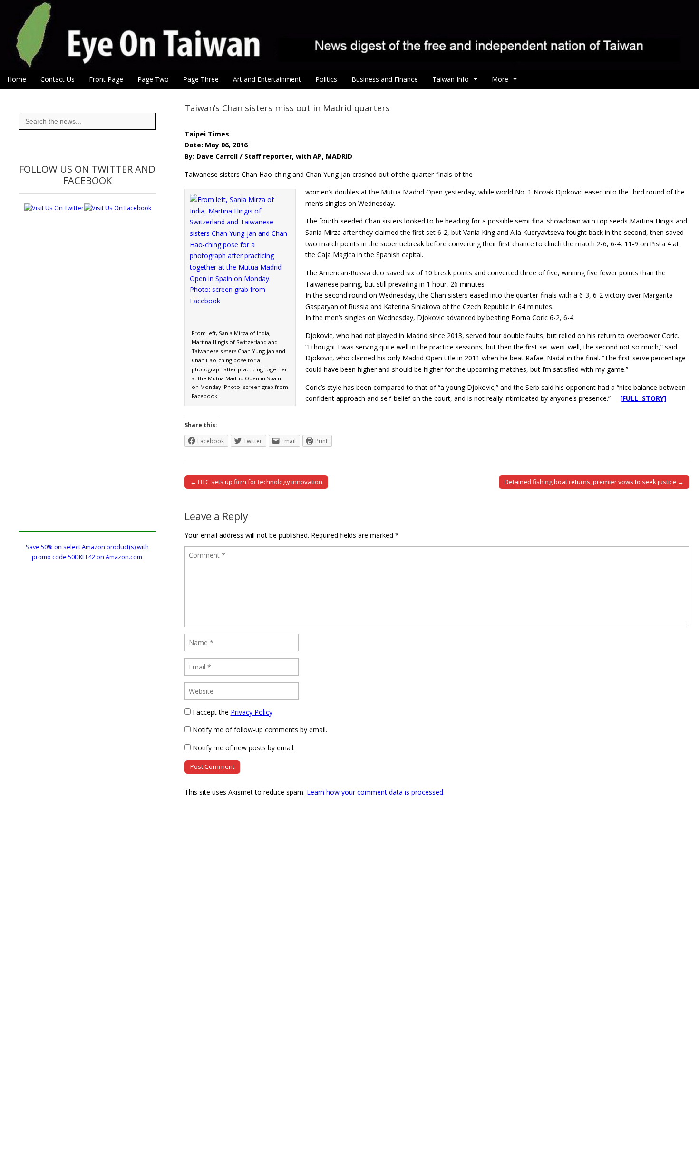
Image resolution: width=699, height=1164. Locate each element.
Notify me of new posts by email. (244, 747)
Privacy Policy (251, 712)
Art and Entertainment (267, 79)
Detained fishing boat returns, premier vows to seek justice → (594, 481)
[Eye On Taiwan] (349, 35)
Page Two (153, 79)
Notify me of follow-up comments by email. (260, 729)
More (500, 79)
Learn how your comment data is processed (375, 791)
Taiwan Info (450, 79)
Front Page (106, 79)
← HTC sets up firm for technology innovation (256, 481)
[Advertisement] (87, 389)
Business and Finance (384, 79)
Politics (326, 79)
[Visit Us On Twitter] (54, 208)
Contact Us (57, 79)
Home (16, 79)
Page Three (201, 79)
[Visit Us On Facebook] (117, 208)
